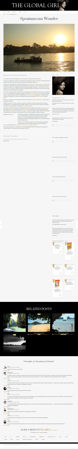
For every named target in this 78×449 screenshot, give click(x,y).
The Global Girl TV (51, 436)
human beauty (40, 96)
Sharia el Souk (25, 109)
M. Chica (46, 429)
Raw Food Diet (33, 436)
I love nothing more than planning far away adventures (38, 84)
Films (60, 436)
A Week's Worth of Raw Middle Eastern (57, 246)
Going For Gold (55, 114)
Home (4, 14)
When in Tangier (55, 216)
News (18, 439)
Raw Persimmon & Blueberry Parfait (60, 137)
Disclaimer (26, 444)
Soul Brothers (55, 121)
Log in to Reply (6, 370)
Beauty (24, 436)
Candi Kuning (12, 109)
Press (36, 439)
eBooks (54, 250)
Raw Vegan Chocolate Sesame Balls (59, 157)
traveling (21, 78)
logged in (37, 432)
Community (41, 436)
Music (12, 439)
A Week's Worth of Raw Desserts (69, 268)
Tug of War (54, 235)
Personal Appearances (27, 439)
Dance (66, 436)
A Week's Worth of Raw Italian (57, 268)
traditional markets (28, 106)
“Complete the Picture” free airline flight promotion (26, 124)
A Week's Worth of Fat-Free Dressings (69, 283)
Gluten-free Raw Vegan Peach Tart (59, 196)
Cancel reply (54, 430)
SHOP (43, 439)
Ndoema (25, 75)
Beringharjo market (45, 107)
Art (5, 436)
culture (40, 99)
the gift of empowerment (35, 93)
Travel (8, 14)
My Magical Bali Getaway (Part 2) (59, 224)
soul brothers (6, 93)
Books (5, 439)
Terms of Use (23, 444)
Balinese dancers (29, 94)
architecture (34, 99)
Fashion (17, 436)
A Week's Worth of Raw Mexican (58, 176)
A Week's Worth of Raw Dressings (57, 290)
